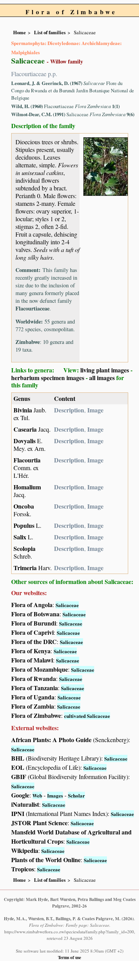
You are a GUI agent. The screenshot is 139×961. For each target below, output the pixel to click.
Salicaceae (67, 605)
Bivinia (23, 409)
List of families (50, 32)
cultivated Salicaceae (87, 715)
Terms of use (69, 957)
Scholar (76, 795)
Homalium (27, 486)
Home (19, 32)
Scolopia (25, 548)
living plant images (104, 369)
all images (102, 377)
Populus (24, 525)
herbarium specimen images (47, 377)
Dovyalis (25, 440)
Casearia (25, 429)
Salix (20, 536)
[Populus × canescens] (105, 165)
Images (55, 795)
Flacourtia (27, 459)
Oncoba (24, 506)
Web (37, 795)
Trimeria (25, 567)
